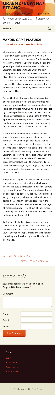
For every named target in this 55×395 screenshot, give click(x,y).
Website (7, 326)
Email (6, 320)
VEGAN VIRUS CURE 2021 (36, 260)
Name (6, 314)
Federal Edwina (35, 44)
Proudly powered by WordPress (27, 389)
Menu (6, 28)
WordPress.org (12, 371)
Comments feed (13, 367)
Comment (9, 293)
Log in (8, 358)
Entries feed (11, 362)
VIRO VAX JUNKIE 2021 (17, 256)
